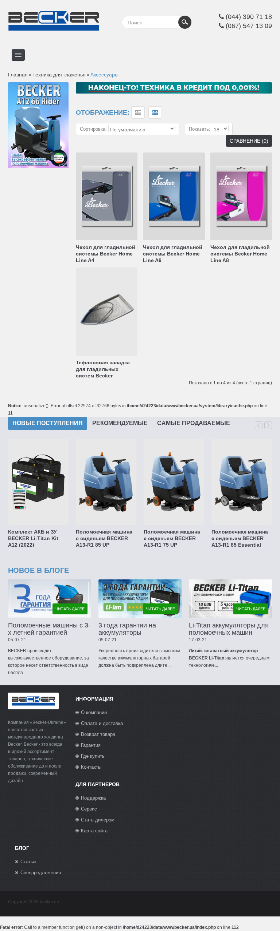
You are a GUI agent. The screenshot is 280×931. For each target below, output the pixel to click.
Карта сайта (94, 830)
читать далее (70, 609)
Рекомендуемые (120, 423)
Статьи (28, 861)
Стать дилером (97, 820)
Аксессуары (104, 75)
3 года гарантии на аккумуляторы (127, 629)
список (138, 112)
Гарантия (91, 745)
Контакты (91, 767)
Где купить (93, 756)
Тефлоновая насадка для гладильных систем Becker (103, 369)
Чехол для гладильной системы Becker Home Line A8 (240, 253)
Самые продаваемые (193, 423)
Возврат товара (98, 734)
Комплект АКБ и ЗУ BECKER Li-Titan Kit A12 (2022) (33, 538)
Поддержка (93, 798)
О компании (94, 712)
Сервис (89, 809)
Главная (18, 75)
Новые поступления (47, 423)
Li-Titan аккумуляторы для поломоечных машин (229, 629)
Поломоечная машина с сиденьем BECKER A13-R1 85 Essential (239, 538)
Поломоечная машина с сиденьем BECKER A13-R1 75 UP (172, 538)
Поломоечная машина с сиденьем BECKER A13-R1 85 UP (104, 538)
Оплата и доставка (102, 723)
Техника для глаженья (59, 75)
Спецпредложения (40, 872)
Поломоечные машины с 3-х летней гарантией (49, 629)
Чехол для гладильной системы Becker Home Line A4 (105, 253)
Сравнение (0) (249, 141)
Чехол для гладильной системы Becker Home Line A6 (172, 253)
